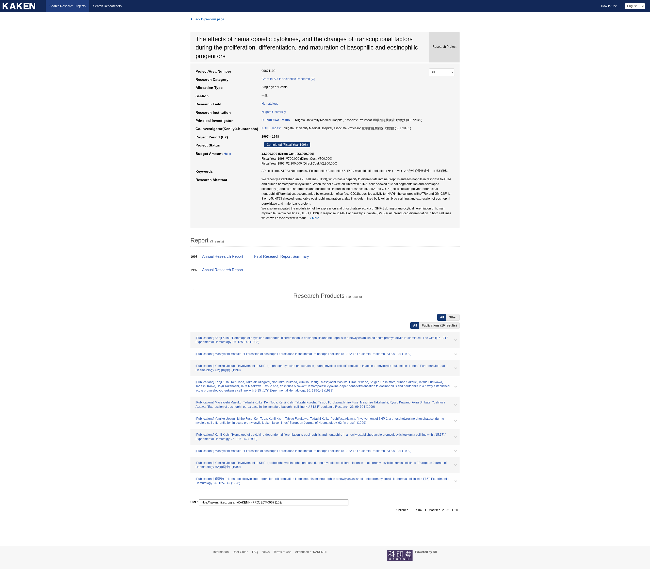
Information (221, 552)
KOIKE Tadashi (272, 128)
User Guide (240, 552)
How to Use (609, 6)
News (266, 552)
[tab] (327, 296)
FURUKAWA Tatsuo (276, 120)
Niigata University (274, 112)
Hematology (270, 103)
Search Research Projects (68, 6)
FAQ (255, 552)
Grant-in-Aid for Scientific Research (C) (288, 79)
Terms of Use (282, 552)
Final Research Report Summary (281, 256)
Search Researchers (107, 6)
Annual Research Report (222, 256)
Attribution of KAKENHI (311, 552)
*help (227, 154)
